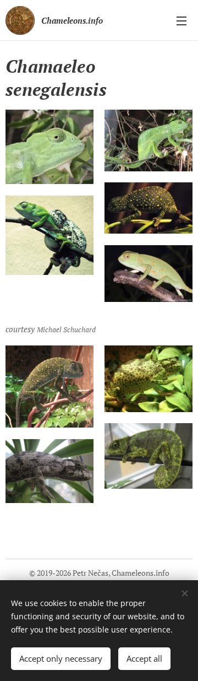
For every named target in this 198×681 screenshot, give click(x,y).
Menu (181, 20)
